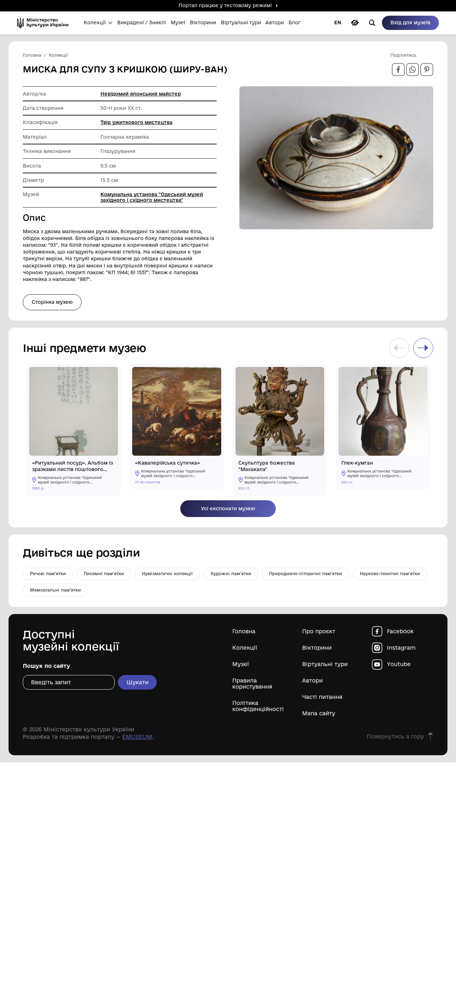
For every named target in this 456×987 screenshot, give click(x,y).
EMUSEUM (137, 737)
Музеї (240, 664)
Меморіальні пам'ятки (55, 590)
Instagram (401, 648)
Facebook (400, 631)
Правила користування (252, 683)
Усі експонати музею (228, 508)
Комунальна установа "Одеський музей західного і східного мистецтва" (151, 197)
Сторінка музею (52, 302)
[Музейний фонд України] (45, 22)
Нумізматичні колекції (167, 573)
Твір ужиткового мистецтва (136, 122)
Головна (243, 631)
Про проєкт (318, 631)
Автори (312, 680)
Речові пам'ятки (48, 573)
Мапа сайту (318, 713)
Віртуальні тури (325, 664)
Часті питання (322, 697)
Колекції (244, 648)
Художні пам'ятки (231, 573)
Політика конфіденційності (258, 706)
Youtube (399, 664)
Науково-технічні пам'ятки (390, 573)
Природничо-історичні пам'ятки (305, 573)
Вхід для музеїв (410, 22)
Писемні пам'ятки (104, 573)
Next (423, 348)
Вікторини (317, 648)
